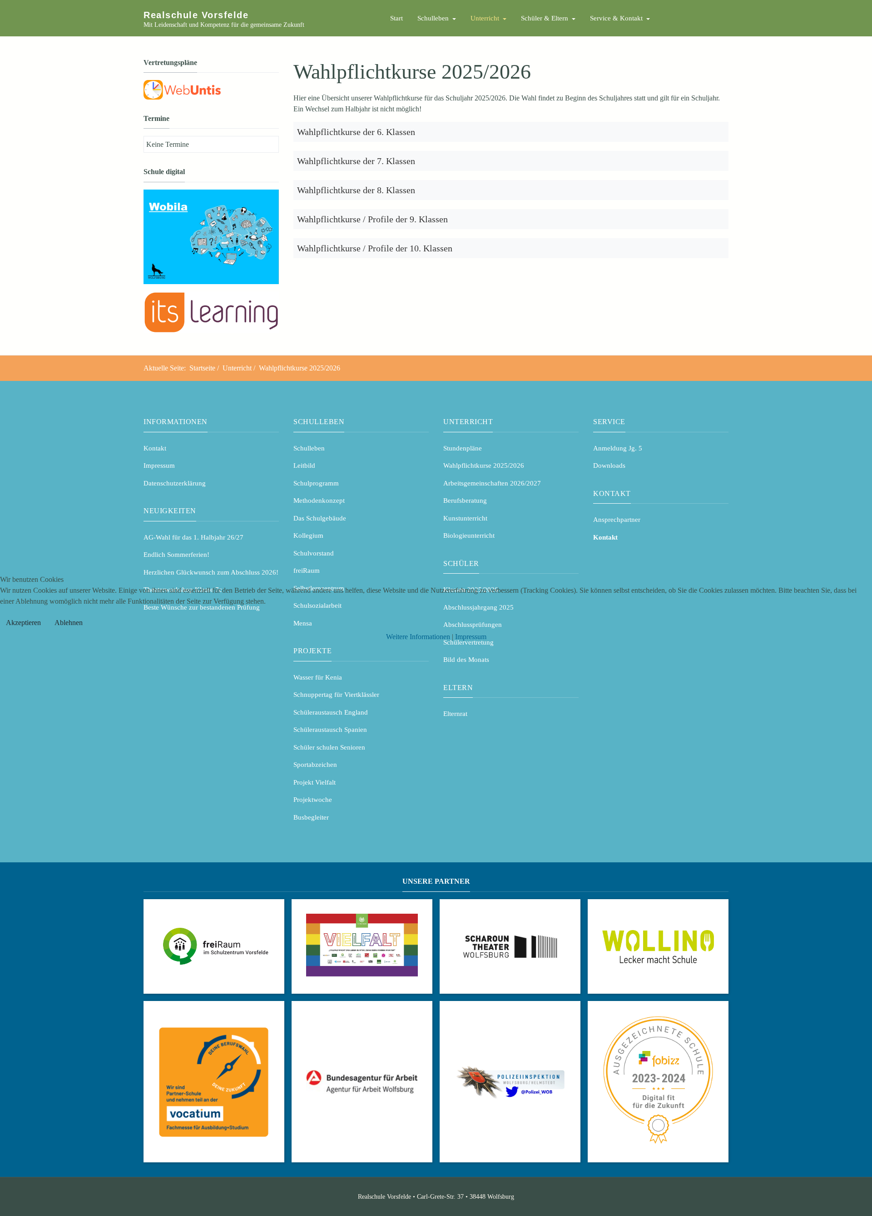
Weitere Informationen (418, 637)
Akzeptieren (23, 622)
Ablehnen (68, 622)
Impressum (470, 637)
